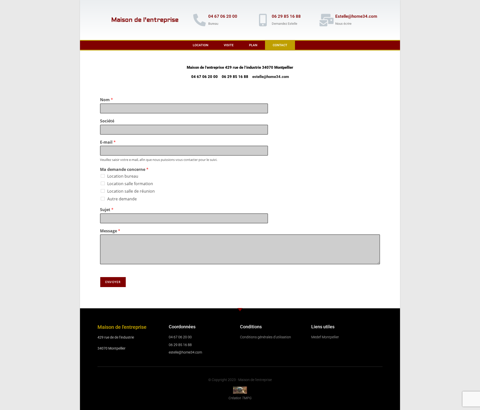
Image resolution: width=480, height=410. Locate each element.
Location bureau (122, 176)
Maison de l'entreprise (144, 19)
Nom (106, 99)
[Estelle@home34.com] (326, 20)
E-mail (108, 142)
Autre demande (122, 199)
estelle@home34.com (270, 76)
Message (110, 231)
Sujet (107, 209)
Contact (280, 45)
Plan (253, 45)
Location (200, 45)
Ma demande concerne (124, 169)
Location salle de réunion (131, 191)
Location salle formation (130, 183)
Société (107, 121)
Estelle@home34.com (356, 16)
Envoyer (113, 282)
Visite (229, 45)
